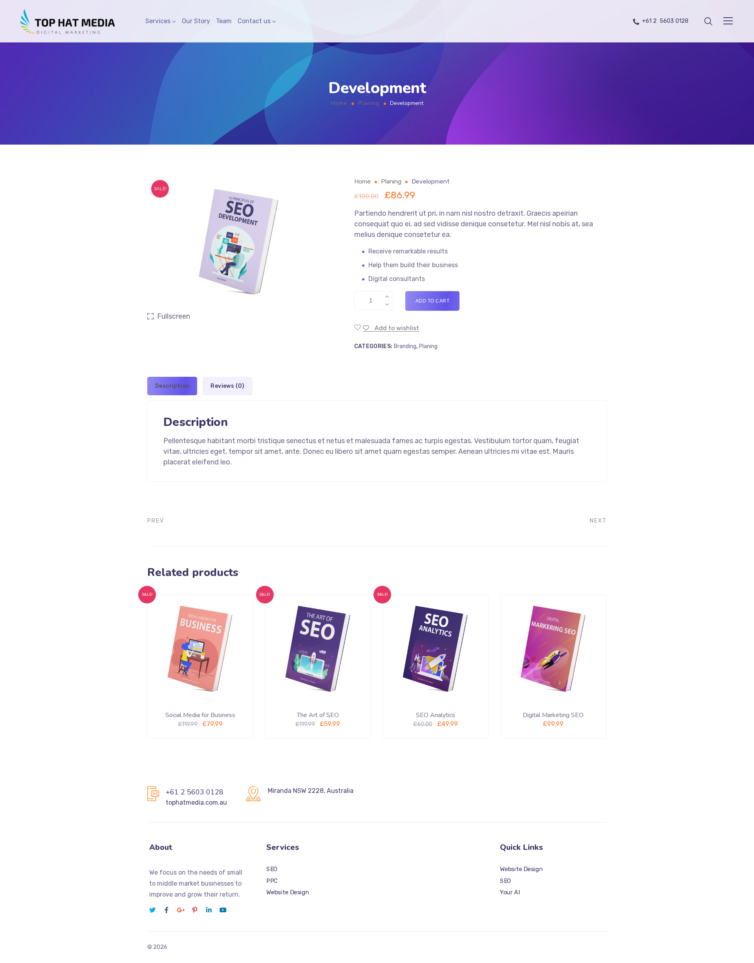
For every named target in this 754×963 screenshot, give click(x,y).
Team (224, 21)
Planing (368, 103)
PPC (272, 880)
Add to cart (432, 301)
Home (339, 103)
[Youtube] (223, 910)
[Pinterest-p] (195, 910)
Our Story (196, 21)
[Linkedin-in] (209, 910)
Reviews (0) (227, 386)
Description (172, 386)
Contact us (254, 21)
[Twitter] (152, 910)
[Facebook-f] (166, 910)
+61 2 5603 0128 (665, 20)
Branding (405, 346)
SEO (272, 869)
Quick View (227, 718)
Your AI (510, 892)
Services (157, 21)
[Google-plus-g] (181, 910)
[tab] (172, 386)
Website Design (287, 892)
